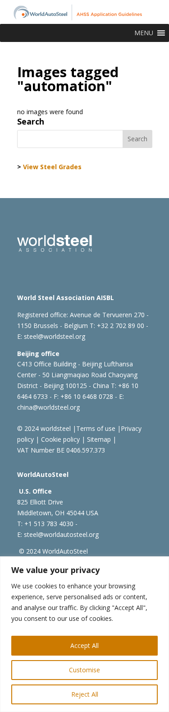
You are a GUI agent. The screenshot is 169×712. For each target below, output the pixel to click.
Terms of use (95, 428)
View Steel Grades (52, 166)
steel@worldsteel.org (54, 336)
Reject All (84, 694)
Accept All (84, 645)
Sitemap (98, 439)
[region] (84, 634)
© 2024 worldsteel (44, 428)
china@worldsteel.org (48, 407)
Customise (84, 670)
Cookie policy (59, 439)
